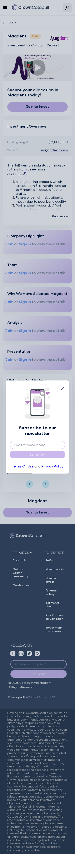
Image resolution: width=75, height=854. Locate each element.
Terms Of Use (23, 467)
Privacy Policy (52, 467)
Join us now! (37, 454)
